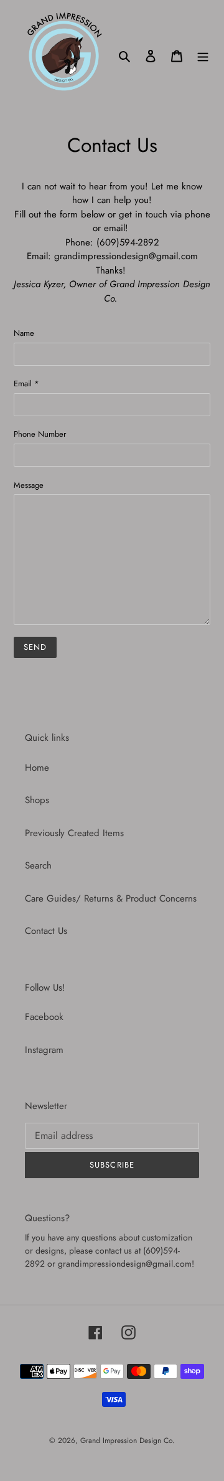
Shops (37, 800)
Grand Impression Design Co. (127, 1440)
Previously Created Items (74, 833)
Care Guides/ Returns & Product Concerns (111, 898)
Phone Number (40, 434)
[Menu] (203, 55)
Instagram (44, 1050)
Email (26, 383)
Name (24, 333)
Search (38, 865)
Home (37, 767)
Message (29, 485)
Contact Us (46, 931)
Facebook (44, 1017)
